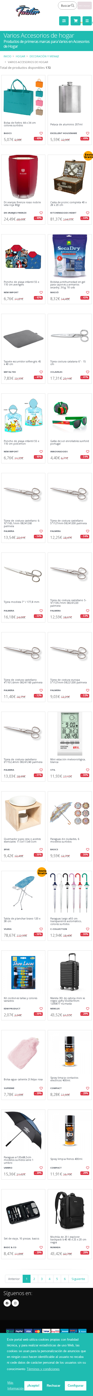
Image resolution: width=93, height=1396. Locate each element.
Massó (54, 292)
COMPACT (56, 1088)
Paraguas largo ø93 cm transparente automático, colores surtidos (66, 921)
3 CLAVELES (56, 371)
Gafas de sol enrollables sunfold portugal (69, 442)
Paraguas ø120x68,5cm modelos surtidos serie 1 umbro (18, 1160)
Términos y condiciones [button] (43, 1369)
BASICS (8, 133)
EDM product (12, 1008)
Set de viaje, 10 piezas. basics (21, 1238)
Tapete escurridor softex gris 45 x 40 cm (22, 363)
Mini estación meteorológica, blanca (68, 761)
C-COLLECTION (58, 929)
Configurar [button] (75, 1385)
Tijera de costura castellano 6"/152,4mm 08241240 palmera (23, 761)
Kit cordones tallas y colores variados (20, 999)
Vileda (7, 929)
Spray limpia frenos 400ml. (66, 1159)
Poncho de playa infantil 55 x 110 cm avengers (21, 283)
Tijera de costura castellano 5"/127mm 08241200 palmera (68, 522)
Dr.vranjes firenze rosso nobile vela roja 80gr (22, 204)
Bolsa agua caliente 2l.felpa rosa (23, 1079)
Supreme (9, 1088)
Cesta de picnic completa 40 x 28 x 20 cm (68, 204)
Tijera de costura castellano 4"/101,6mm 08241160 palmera (23, 681)
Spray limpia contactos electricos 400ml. (64, 1079)
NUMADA (55, 1247)
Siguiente (78, 1279)
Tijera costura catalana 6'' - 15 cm (68, 363)
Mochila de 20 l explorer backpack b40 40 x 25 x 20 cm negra (68, 1240)
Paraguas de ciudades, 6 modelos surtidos (64, 840)
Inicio (7, 56)
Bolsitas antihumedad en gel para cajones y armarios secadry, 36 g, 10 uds (67, 285)
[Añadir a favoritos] (41, 133)
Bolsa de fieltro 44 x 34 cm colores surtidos (20, 124)
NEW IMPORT (11, 292)
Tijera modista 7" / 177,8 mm (21, 602)
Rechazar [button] (53, 1385)
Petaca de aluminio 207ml (66, 124)
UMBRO (8, 1167)
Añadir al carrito (24, 149)
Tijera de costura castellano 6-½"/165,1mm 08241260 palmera (22, 523)
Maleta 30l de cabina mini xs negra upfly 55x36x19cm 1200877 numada (67, 1001)
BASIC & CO (10, 1247)
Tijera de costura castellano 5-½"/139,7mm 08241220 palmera (68, 603)
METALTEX (10, 371)
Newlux (55, 1008)
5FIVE (7, 849)
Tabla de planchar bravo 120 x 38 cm (22, 920)
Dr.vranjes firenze (15, 212)
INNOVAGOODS (59, 451)
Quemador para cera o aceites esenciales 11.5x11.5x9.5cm (22, 840)
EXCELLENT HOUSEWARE (63, 133)
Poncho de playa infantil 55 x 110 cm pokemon (21, 442)
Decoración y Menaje (44, 56)
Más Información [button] (15, 1385)
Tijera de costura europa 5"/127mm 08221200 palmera (68, 681)
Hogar (20, 56)
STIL (52, 769)
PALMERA (9, 531)
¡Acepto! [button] (33, 1385)
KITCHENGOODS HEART (63, 212)
